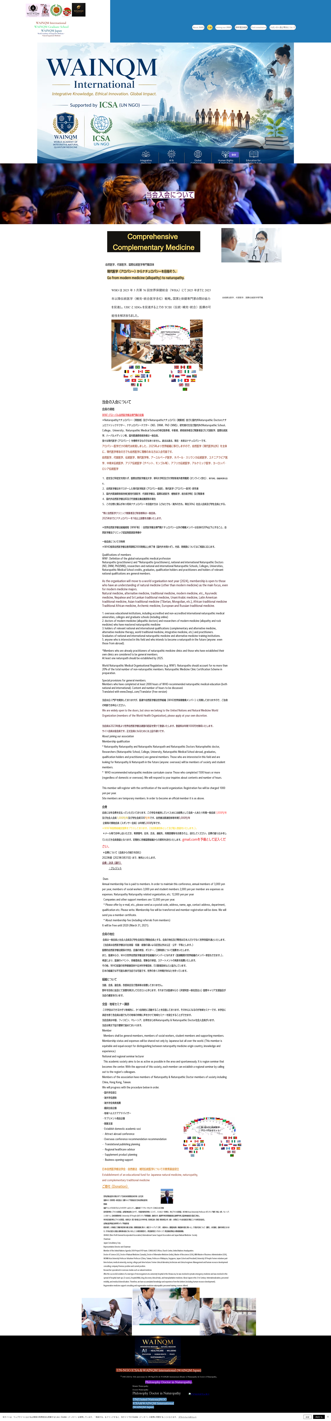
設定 (307, 1417)
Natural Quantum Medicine (51, 36)
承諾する (319, 1417)
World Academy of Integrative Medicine (51, 34)
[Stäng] (327, 1417)
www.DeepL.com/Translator (135, 691)
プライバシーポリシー (187, 1417)
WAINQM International (51, 23)
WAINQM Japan (51, 31)
